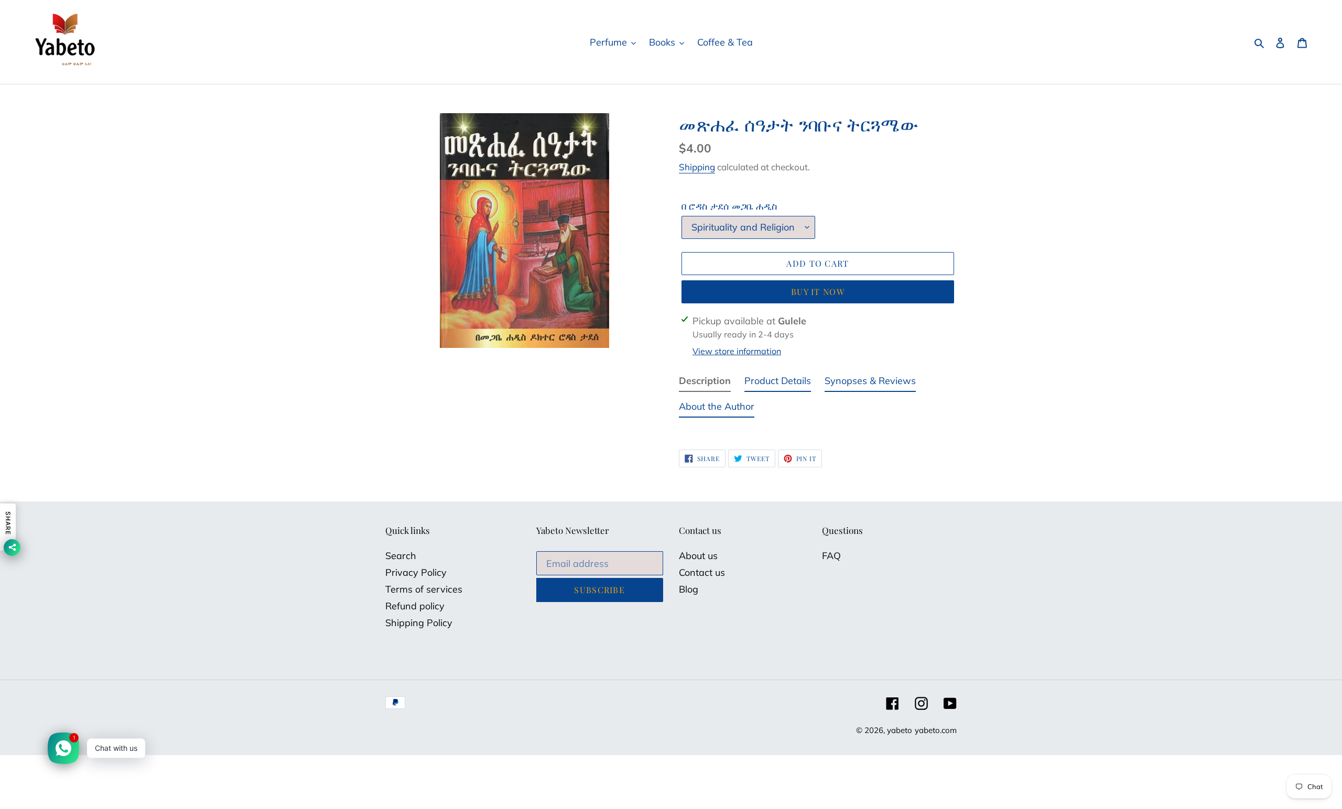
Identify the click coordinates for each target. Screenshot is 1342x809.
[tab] (705, 383)
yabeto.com (936, 730)
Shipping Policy (418, 623)
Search (400, 556)
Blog (688, 589)
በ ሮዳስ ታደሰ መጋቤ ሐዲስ (729, 206)
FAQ (831, 556)
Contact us (702, 572)
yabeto (899, 730)
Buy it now (818, 291)
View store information (736, 351)
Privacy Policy (416, 572)
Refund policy (415, 606)
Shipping (697, 166)
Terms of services (423, 589)
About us (698, 556)
